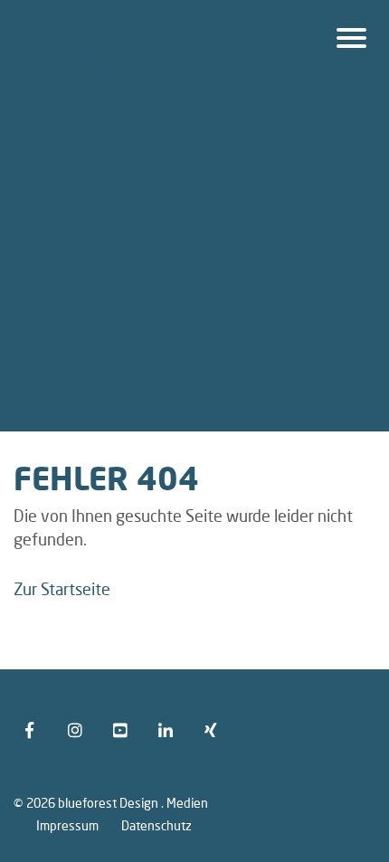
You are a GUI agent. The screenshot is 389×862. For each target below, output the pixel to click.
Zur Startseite (62, 589)
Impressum (67, 825)
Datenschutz (156, 825)
